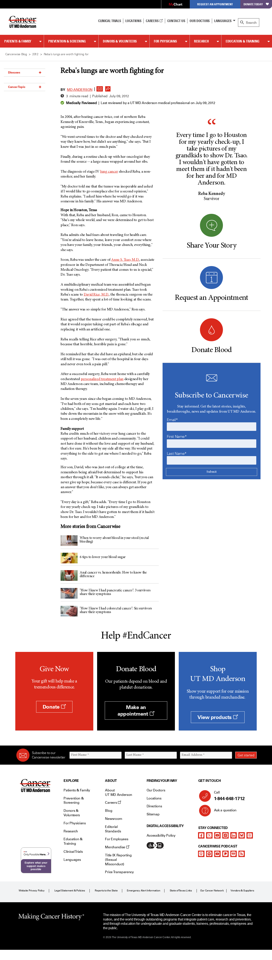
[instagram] (225, 835)
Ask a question (225, 810)
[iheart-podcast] (234, 854)
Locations (154, 798)
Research (201, 41)
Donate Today (253, 4)
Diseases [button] (14, 72)
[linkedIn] (234, 835)
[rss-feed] (242, 854)
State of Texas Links (181, 890)
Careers (152, 21)
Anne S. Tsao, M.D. (125, 260)
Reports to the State (106, 890)
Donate (52, 707)
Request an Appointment (215, 4)
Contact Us (176, 21)
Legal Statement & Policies (69, 890)
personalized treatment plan (102, 379)
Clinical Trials (109, 21)
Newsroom (113, 819)
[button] (99, 87)
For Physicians (165, 41)
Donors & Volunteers (120, 41)
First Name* (177, 436)
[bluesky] (242, 835)
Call (229, 795)
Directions (154, 806)
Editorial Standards (113, 829)
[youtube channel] (217, 835)
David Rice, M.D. (96, 295)
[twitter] (209, 835)
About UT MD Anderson (118, 792)
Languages (223, 21)
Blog (108, 811)
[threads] (250, 835)
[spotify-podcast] (209, 854)
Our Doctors (200, 21)
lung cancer (109, 172)
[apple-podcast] (201, 854)
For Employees (116, 839)
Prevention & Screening (67, 41)
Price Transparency (119, 872)
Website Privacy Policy (32, 890)
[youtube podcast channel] (217, 854)
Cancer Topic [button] (16, 87)
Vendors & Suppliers (242, 890)
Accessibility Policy (161, 835)
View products (215, 717)
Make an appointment (133, 710)
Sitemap (153, 814)
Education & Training (242, 41)
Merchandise (115, 847)
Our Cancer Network (212, 890)
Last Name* (177, 453)
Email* (172, 419)
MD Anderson (79, 90)
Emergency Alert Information (143, 890)
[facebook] (201, 835)
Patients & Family (17, 41)
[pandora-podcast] (225, 854)
